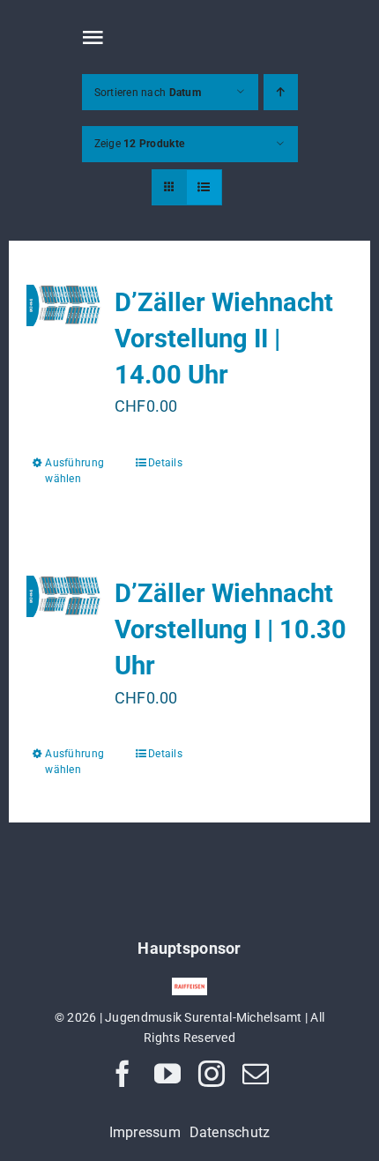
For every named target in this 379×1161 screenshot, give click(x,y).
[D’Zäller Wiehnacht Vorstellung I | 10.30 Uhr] (63, 596)
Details (165, 463)
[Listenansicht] (204, 187)
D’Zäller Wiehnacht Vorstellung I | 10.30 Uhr (230, 629)
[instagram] (211, 1074)
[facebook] (122, 1074)
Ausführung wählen (74, 471)
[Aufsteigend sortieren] (281, 92)
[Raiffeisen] (189, 985)
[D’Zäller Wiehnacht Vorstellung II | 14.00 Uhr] (63, 305)
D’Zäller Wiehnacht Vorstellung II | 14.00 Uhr (224, 338)
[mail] (255, 1074)
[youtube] (167, 1074)
